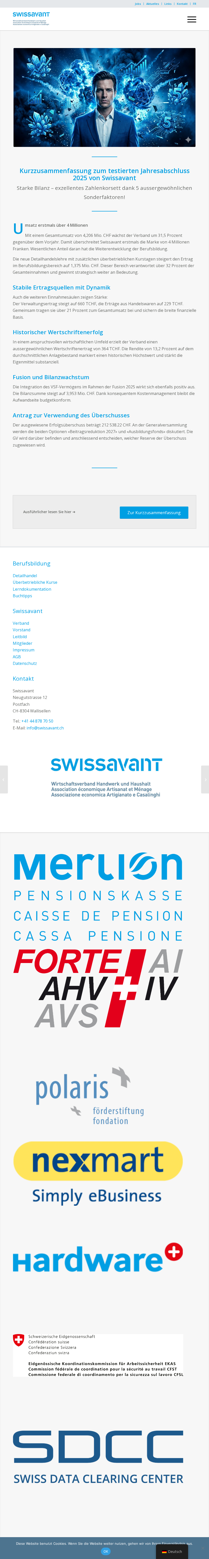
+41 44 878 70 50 (37, 721)
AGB (17, 657)
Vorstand (21, 630)
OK (105, 1551)
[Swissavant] (31, 18)
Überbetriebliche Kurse (35, 582)
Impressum (23, 650)
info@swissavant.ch (45, 728)
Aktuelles (152, 4)
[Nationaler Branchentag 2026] (4, 779)
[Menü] (189, 18)
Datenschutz (25, 663)
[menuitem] (138, 4)
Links (168, 4)
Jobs (138, 4)
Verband (21, 623)
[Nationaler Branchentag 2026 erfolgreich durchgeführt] (205, 779)
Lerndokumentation (32, 589)
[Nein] (202, 1548)
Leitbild (20, 636)
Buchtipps (22, 596)
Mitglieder (22, 643)
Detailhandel (25, 575)
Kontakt (182, 4)
